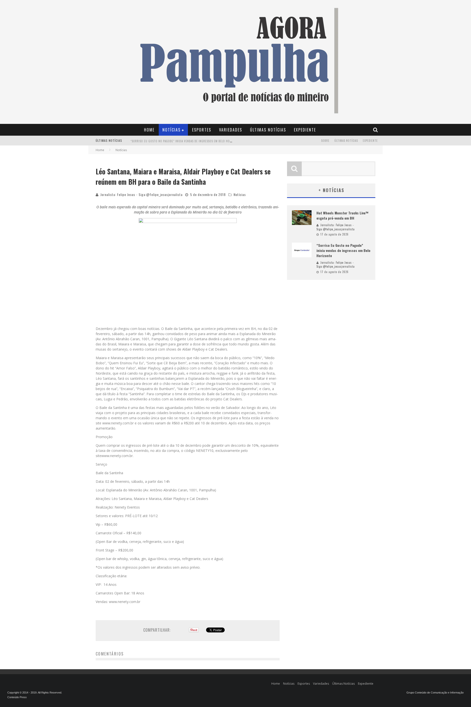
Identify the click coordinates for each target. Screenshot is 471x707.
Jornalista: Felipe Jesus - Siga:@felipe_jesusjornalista (141, 194)
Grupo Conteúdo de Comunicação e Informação (435, 692)
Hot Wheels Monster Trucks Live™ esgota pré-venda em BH (342, 215)
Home (149, 130)
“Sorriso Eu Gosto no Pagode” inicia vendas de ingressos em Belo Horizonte (186, 141)
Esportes (201, 130)
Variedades (230, 130)
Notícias (171, 130)
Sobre (325, 141)
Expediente (305, 130)
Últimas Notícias (268, 130)
